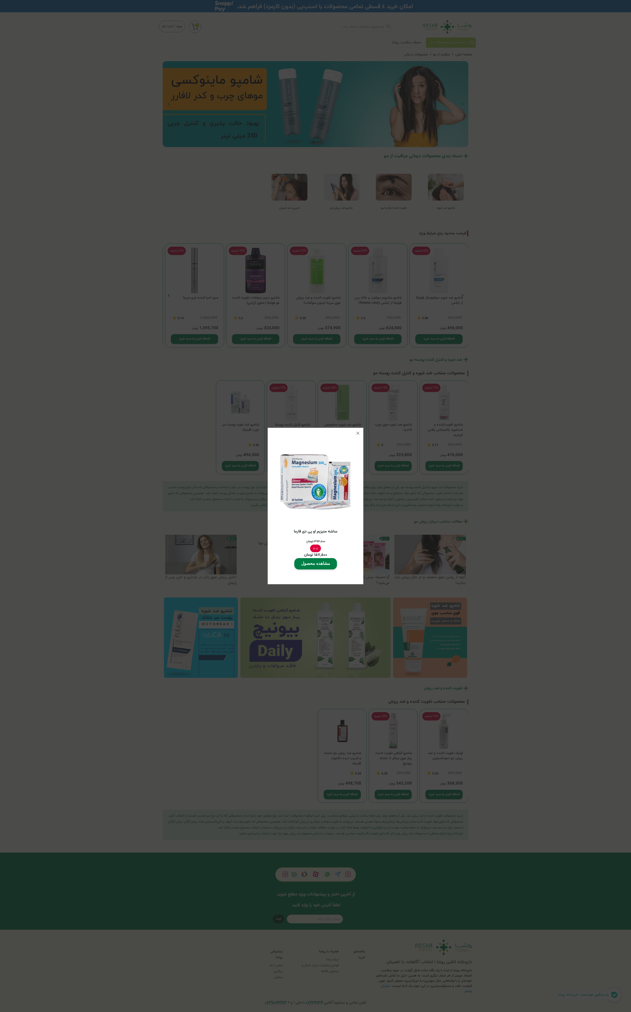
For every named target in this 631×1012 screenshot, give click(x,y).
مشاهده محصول (315, 563)
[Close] (357, 433)
